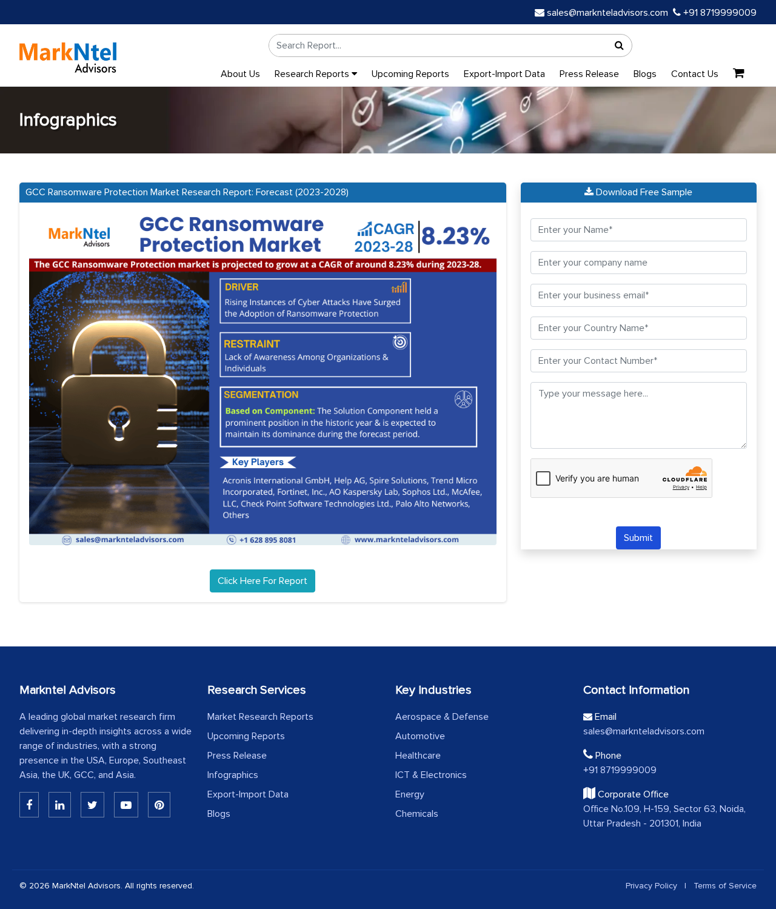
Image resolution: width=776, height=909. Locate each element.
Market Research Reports (260, 717)
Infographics (232, 775)
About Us (240, 74)
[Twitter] (92, 804)
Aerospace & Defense (442, 717)
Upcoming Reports (410, 74)
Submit (638, 538)
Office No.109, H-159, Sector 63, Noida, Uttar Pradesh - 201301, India (664, 816)
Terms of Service (725, 885)
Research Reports (313, 74)
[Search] (619, 45)
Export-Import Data (504, 74)
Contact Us (694, 74)
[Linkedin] (29, 804)
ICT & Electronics (431, 775)
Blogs (645, 74)
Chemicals (416, 814)
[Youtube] (126, 804)
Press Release (589, 74)
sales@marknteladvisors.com (607, 13)
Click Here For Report (262, 581)
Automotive (420, 736)
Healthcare (418, 756)
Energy (409, 794)
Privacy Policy (651, 885)
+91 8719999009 (719, 13)
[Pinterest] (159, 804)
